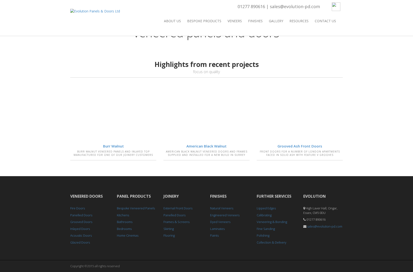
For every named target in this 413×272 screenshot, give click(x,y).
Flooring (169, 235)
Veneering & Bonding (272, 222)
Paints (214, 235)
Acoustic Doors (81, 235)
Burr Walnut (113, 146)
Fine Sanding (266, 229)
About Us (172, 21)
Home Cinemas (127, 235)
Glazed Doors (80, 242)
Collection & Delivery (271, 242)
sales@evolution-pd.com (295, 6)
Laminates (217, 229)
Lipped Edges (266, 208)
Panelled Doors (81, 215)
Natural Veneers (221, 208)
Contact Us (325, 21)
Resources (299, 21)
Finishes (255, 21)
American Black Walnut (206, 146)
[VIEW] (113, 111)
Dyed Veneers (220, 222)
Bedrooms (124, 229)
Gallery (276, 21)
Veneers (235, 21)
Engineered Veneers (224, 215)
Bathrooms (124, 222)
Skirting (168, 229)
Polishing (263, 235)
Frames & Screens (176, 222)
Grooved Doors (81, 222)
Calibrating (264, 215)
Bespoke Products (204, 21)
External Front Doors (177, 208)
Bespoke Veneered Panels (136, 208)
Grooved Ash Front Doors (299, 146)
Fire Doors (77, 208)
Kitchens (123, 215)
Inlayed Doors (80, 229)
